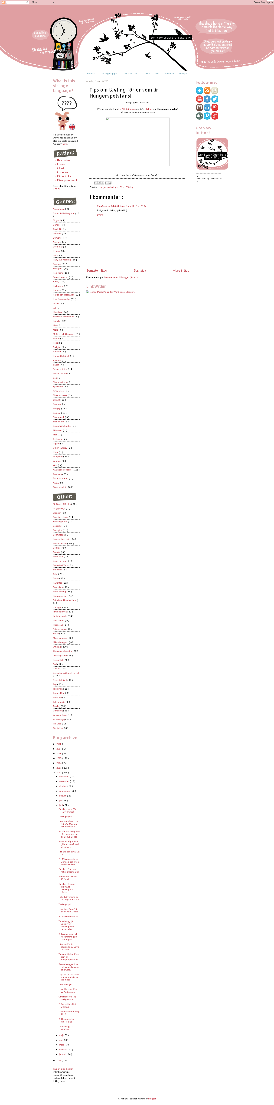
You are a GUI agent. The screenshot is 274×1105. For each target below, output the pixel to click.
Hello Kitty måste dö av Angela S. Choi (69, 898)
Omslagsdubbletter (63, 651)
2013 (59, 767)
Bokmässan (59, 534)
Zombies (57, 474)
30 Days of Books (62, 504)
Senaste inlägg (96, 270)
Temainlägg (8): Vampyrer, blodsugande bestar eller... (66, 925)
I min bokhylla (60, 611)
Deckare (57, 233)
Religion (57, 347)
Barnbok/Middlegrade (64, 213)
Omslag (57, 646)
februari (63, 1049)
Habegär (57, 607)
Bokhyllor (58, 530)
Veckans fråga (60, 715)
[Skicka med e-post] (95, 182)
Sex (55, 378)
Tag (55, 684)
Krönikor (57, 321)
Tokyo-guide (59, 702)
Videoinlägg (59, 719)
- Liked (59, 168)
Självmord (58, 386)
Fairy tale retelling (62, 259)
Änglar (56, 483)
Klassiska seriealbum (64, 316)
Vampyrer (58, 456)
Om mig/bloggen (109, 73)
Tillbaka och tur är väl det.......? (69, 853)
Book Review (60, 561)
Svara (100, 215)
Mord (56, 330)
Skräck (56, 399)
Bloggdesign (59, 508)
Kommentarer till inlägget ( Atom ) (121, 277)
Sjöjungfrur (59, 391)
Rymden (57, 360)
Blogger (152, 1098)
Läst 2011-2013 (151, 73)
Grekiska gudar (61, 277)
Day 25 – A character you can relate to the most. (69, 977)
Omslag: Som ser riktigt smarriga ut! (69, 870)
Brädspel (57, 569)
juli (60, 800)
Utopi (56, 452)
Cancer (57, 225)
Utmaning (58, 710)
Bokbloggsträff (60, 521)
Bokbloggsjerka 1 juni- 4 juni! (67, 1020)
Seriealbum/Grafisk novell (66, 673)
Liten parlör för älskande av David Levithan (69, 947)
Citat (55, 574)
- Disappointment (66, 180)
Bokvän (57, 552)
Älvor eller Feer (61, 478)
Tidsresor (58, 430)
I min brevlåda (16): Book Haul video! (68, 910)
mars (62, 1044)
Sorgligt (57, 408)
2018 (59, 744)
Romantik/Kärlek (61, 356)
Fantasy (57, 264)
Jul (54, 308)
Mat (55, 325)
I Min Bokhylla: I (66, 984)
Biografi (57, 220)
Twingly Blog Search (63, 1069)
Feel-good (58, 268)
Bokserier (169, 73)
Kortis (56, 633)
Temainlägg (59, 693)
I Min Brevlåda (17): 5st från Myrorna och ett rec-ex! (68, 824)
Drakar (56, 242)
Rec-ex (57, 668)
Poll (55, 664)
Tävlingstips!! (65, 816)
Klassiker (58, 312)
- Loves (60, 164)
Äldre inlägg (181, 270)
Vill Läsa (57, 723)
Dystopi (57, 251)
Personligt (58, 660)
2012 (59, 772)
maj (61, 1035)
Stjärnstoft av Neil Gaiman (67, 1005)
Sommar (57, 404)
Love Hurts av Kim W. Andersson (68, 990)
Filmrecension (60, 596)
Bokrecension (60, 543)
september (65, 791)
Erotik (56, 255)
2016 (59, 753)
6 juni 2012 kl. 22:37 (136, 206)
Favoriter (58, 583)
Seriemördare (60, 373)
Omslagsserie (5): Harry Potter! (67, 810)
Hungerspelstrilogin (109, 187)
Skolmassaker (60, 395)
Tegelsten (58, 688)
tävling (149, 109)
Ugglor (56, 443)
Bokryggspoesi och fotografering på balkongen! (68, 937)
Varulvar (57, 461)
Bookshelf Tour (60, 565)
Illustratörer (59, 620)
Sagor (56, 364)
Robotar (57, 351)
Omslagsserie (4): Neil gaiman (67, 998)
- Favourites (62, 160)
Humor (56, 290)
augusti (63, 795)
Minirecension (60, 638)
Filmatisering (59, 591)
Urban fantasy (60, 448)
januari (63, 1054)
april (61, 1040)
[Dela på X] (102, 182)
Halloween (58, 286)
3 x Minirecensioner (68, 916)
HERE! (56, 189)
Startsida (91, 73)
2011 (59, 1060)
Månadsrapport (61, 642)
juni (61, 805)
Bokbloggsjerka (61, 517)
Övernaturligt (60, 487)
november (64, 781)
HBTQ (56, 281)
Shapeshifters (60, 382)
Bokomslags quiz (62, 539)
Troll (55, 434)
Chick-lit (57, 229)
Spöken (57, 413)
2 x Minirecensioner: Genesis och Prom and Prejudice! (69, 862)
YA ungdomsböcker (63, 469)
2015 (59, 758)
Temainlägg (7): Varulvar (66, 1027)
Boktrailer (58, 547)
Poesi (56, 343)
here (64, 144)
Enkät (56, 578)
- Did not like (63, 176)
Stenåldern (59, 421)
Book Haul (58, 556)
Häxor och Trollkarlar (64, 294)
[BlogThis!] (99, 182)
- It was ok (61, 172)
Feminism (58, 273)
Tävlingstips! (65, 904)
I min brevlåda (60, 616)
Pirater (56, 338)
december (64, 776)
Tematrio (57, 697)
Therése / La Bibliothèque (111, 206)
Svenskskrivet (60, 680)
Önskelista (58, 728)
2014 (59, 763)
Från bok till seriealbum (65, 600)
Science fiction (60, 369)
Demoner (58, 238)
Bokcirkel (58, 526)
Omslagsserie (60, 655)
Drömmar (58, 246)
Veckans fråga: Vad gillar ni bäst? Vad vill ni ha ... (69, 844)
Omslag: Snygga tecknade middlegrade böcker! (67, 888)
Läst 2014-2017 (130, 73)
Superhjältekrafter (62, 426)
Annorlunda (59, 209)
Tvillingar (58, 439)
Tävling (130, 187)
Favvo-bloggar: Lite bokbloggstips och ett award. (69, 967)
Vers (55, 465)
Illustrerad (58, 625)
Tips (122, 187)
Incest (56, 303)
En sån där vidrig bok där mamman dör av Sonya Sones (69, 834)
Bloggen (57, 513)
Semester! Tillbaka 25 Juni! (68, 878)
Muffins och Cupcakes (64, 334)
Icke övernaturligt (62, 299)
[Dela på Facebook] (106, 182)
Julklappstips (59, 629)
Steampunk (59, 417)
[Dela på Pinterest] (109, 182)
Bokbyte (183, 73)
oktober (63, 786)
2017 (59, 748)
